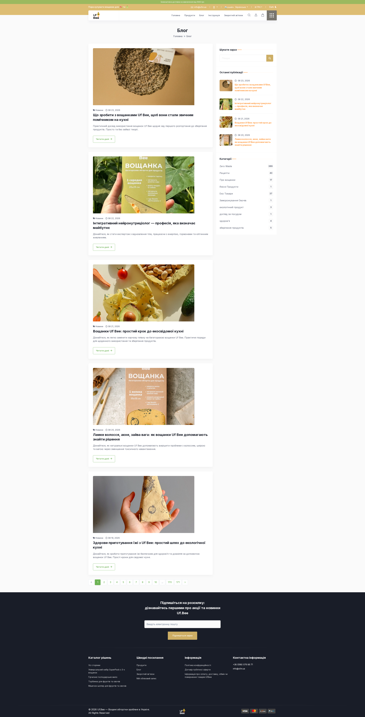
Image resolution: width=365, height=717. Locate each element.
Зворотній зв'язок (233, 15)
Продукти (189, 15)
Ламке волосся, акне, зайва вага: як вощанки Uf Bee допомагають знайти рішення (253, 142)
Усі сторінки (94, 665)
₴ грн (257, 7)
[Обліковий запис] (256, 15)
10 (155, 582)
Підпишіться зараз (182, 635)
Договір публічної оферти (198, 669)
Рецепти (246, 173)
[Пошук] (269, 58)
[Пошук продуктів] (249, 15)
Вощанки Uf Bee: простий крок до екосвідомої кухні (253, 124)
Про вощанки (246, 179)
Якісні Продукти (245, 186)
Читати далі (102, 139)
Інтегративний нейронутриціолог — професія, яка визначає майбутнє (253, 106)
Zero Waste (246, 166)
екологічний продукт (246, 207)
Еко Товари (246, 193)
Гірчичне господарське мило (102, 677)
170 (170, 582)
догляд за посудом (245, 214)
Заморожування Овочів (245, 200)
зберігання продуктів (246, 227)
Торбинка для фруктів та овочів (104, 681)
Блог (201, 15)
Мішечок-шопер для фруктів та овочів (107, 686)
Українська (240, 7)
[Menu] (272, 15)
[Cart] (262, 15)
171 (178, 582)
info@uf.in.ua (200, 7)
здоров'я (246, 221)
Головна (176, 15)
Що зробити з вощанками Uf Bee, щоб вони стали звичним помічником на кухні (253, 87)
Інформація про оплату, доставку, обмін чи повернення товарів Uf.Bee (206, 675)
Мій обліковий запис (146, 678)
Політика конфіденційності (198, 665)
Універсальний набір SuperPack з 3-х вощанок (106, 671)
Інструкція (214, 15)
